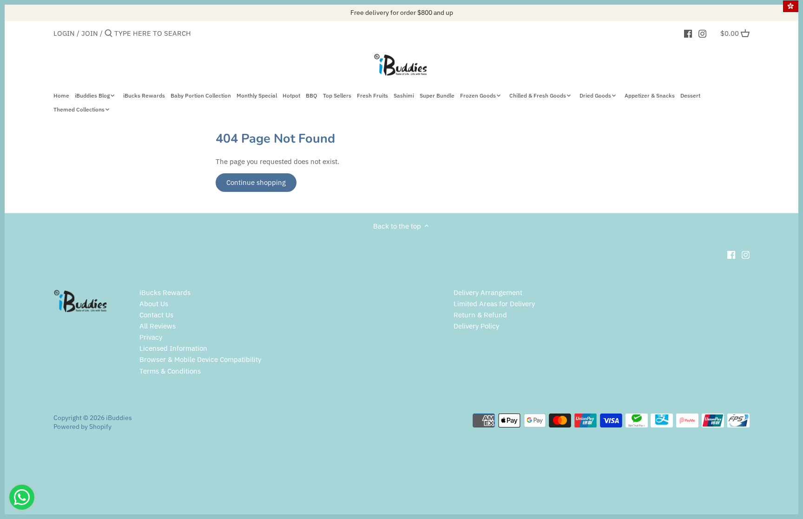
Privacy (150, 337)
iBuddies (119, 418)
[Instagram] (702, 33)
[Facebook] (688, 33)
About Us (153, 303)
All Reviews (157, 326)
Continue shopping (256, 182)
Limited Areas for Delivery (494, 303)
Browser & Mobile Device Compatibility (200, 359)
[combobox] (154, 33)
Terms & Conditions (170, 371)
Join (89, 33)
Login (64, 33)
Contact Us (156, 314)
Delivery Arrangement (488, 292)
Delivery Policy (476, 326)
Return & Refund (480, 314)
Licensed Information (173, 348)
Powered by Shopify (82, 426)
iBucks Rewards (165, 292)
